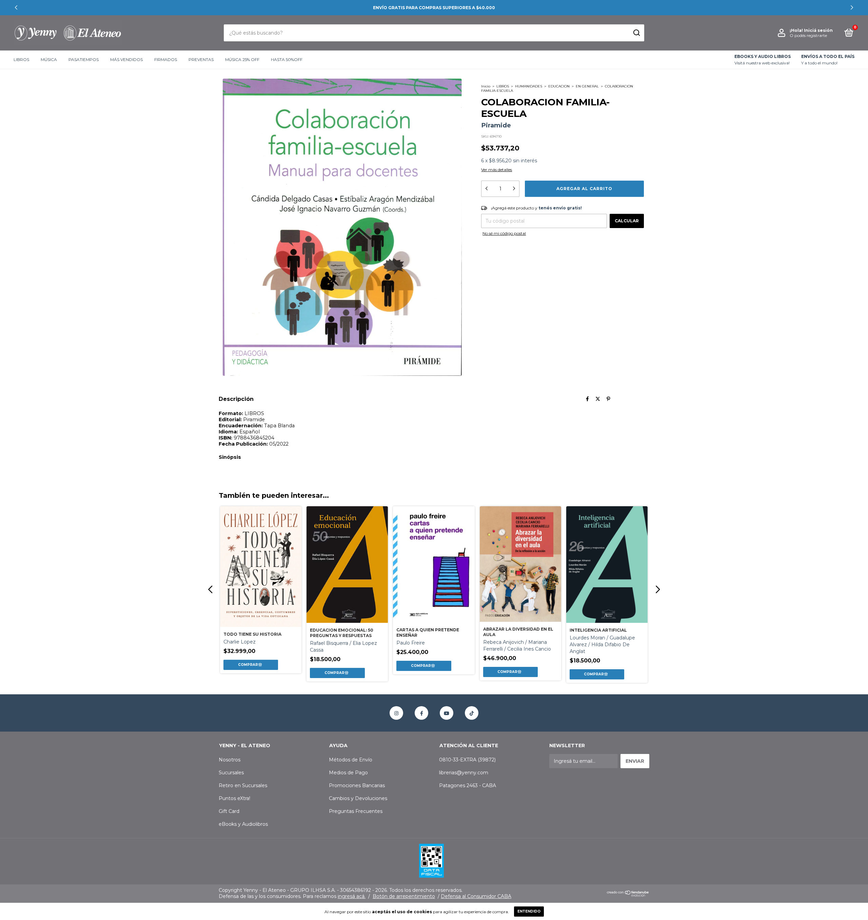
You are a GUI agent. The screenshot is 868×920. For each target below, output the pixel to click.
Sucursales (231, 773)
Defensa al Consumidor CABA (476, 896)
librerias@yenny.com (463, 773)
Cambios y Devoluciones (358, 798)
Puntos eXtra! (234, 798)
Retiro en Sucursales (243, 785)
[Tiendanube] (628, 895)
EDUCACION (559, 86)
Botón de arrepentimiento (404, 896)
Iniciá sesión (818, 30)
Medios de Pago (348, 773)
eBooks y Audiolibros (243, 824)
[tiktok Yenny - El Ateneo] (471, 713)
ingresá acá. (352, 896)
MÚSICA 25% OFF (242, 59)
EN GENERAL (587, 86)
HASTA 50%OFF (286, 59)
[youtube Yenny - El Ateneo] (446, 713)
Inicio (485, 86)
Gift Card (229, 811)
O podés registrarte (808, 35)
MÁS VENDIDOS (126, 59)
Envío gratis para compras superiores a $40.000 (434, 7)
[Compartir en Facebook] (587, 399)
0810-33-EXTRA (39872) (467, 760)
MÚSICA (49, 59)
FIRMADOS (165, 59)
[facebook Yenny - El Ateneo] (421, 713)
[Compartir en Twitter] (597, 399)
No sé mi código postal (504, 233)
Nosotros (229, 760)
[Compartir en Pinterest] (608, 399)
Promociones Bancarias (357, 785)
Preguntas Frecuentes (355, 811)
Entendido (528, 911)
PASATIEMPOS (83, 59)
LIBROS (21, 59)
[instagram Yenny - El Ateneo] (396, 713)
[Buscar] (636, 33)
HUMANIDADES (528, 86)
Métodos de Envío (350, 760)
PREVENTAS (201, 59)
